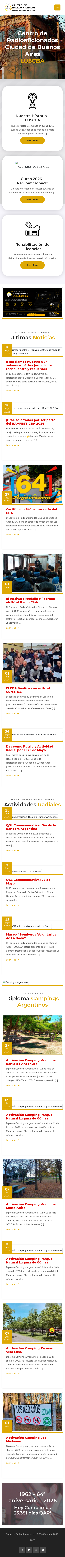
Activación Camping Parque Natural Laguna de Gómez (29, 1116)
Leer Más (11, 1085)
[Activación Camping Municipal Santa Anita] (32, 1179)
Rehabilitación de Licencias (32, 246)
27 (7, 497)
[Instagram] (36, 1550)
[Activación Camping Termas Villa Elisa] (32, 1323)
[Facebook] (22, 1550)
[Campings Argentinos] (32, 302)
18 (7, 350)
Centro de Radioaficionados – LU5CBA (24, 1534)
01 (7, 587)
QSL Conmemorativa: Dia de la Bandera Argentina (31, 827)
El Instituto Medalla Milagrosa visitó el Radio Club (30, 600)
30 (7, 1247)
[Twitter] (29, 1550)
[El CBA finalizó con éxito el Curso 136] (32, 662)
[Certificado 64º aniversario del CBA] (32, 484)
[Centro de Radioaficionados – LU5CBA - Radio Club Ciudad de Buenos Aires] (31, 7)
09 (7, 1103)
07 (7, 1192)
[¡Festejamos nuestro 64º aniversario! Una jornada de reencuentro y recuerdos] (32, 351)
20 (7, 868)
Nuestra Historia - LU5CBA (32, 118)
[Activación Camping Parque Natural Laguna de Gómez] (32, 1106)
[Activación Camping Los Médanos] (32, 1412)
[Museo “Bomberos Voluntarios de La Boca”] (32, 926)
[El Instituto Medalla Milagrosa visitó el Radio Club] (32, 573)
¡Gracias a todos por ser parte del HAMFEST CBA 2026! (30, 421)
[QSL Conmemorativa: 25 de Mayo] (32, 871)
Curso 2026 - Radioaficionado (32, 181)
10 (7, 408)
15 (7, 813)
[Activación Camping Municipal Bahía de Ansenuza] (32, 1035)
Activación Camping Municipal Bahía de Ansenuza (31, 1062)
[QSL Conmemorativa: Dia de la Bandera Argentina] (32, 817)
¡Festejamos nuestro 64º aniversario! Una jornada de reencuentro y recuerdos (29, 365)
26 (7, 734)
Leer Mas (32, 140)
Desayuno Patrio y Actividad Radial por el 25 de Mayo (29, 748)
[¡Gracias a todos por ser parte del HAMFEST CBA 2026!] (32, 410)
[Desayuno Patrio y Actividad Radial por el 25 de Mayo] (32, 736)
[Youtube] (43, 1550)
